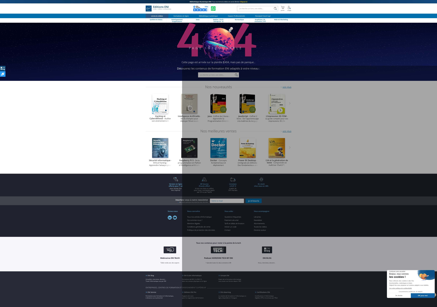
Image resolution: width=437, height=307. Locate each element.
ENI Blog (151, 275)
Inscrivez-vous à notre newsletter (191, 200)
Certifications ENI (263, 292)
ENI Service (152, 292)
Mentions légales (193, 223)
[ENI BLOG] (2, 68)
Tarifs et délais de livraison (234, 223)
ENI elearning (225, 292)
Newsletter (258, 220)
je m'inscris (253, 200)
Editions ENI (162, 8)
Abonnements (259, 223)
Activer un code (230, 227)
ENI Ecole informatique (193, 275)
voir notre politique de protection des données (193, 202)
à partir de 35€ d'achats (232, 187)
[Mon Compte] (289, 8)
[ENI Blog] (267, 250)
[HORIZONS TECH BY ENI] (218, 250)
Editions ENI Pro (190, 292)
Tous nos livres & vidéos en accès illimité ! (218, 2)
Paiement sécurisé (231, 220)
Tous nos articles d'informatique (199, 217)
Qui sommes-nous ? (194, 220)
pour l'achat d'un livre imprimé (176, 187)
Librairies (257, 217)
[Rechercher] (275, 8)
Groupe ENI (224, 275)
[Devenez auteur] (2, 74)
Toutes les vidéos (260, 227)
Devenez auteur (260, 230)
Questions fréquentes (233, 217)
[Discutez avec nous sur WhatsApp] (213, 8)
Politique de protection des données (201, 230)
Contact (227, 230)
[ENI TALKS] (170, 250)
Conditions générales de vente (198, 227)
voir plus (287, 86)
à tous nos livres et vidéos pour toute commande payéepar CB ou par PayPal (204, 188)
